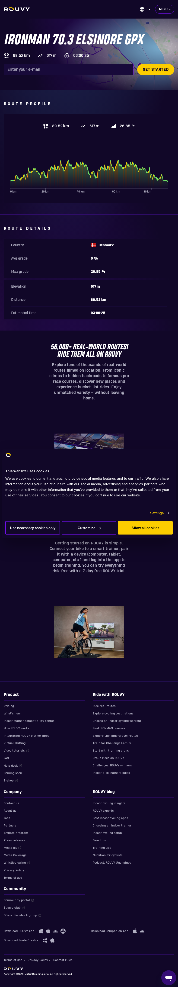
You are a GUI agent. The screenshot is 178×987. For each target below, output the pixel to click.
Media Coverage (15, 855)
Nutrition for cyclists (108, 855)
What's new (12, 713)
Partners (10, 825)
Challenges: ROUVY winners (112, 765)
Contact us (11, 803)
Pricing (9, 706)
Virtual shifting (14, 743)
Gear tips (99, 840)
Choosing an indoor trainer (112, 825)
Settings (157, 513)
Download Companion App (109, 931)
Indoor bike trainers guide (111, 773)
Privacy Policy (14, 870)
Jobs (7, 818)
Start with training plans (111, 750)
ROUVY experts (103, 810)
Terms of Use (13, 960)
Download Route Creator (21, 940)
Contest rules (63, 960)
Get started (156, 69)
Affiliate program (16, 833)
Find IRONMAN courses (109, 728)
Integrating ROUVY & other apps (26, 735)
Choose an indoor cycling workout (117, 721)
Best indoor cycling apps (110, 818)
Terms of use (13, 877)
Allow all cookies (145, 528)
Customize (86, 528)
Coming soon (13, 773)
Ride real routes (104, 706)
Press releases (14, 840)
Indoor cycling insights (109, 803)
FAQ (6, 758)
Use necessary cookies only (33, 528)
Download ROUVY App (19, 931)
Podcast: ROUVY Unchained (112, 862)
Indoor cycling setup (107, 833)
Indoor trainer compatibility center (29, 721)
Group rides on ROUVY (108, 758)
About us (10, 810)
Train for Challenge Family (112, 743)
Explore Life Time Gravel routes (115, 735)
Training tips (102, 847)
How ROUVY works (16, 728)
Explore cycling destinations (113, 713)
